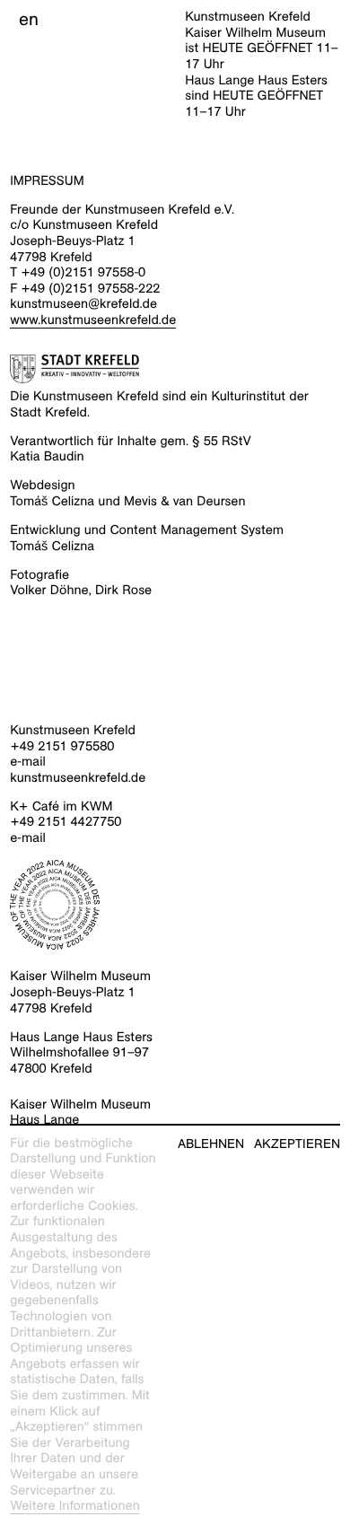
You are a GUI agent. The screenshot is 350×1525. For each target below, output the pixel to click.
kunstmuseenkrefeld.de (77, 778)
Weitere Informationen (75, 1506)
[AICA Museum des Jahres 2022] (175, 905)
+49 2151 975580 (62, 747)
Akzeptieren (297, 1144)
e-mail (28, 762)
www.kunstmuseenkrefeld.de (93, 320)
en (29, 20)
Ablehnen (211, 1144)
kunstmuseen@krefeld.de (83, 304)
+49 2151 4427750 (65, 822)
